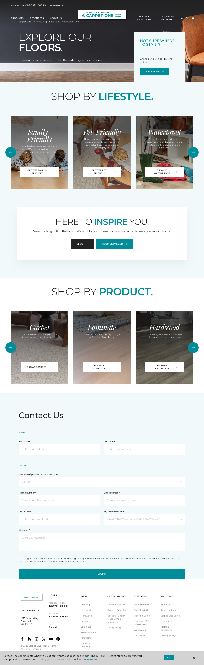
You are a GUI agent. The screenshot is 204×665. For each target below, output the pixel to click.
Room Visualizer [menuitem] (116, 604)
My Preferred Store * (114, 511)
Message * (24, 530)
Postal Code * (26, 511)
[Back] (10, 152)
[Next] (193, 152)
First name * (25, 441)
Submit (102, 574)
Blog (80, 244)
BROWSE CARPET (36, 367)
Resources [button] (37, 18)
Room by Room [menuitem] (169, 610)
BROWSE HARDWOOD (162, 367)
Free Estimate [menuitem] (88, 632)
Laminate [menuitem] (86, 626)
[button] (182, 18)
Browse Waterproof (162, 172)
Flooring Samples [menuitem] (116, 610)
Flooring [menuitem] (85, 604)
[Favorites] (187, 18)
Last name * (110, 441)
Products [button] (17, 18)
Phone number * (27, 493)
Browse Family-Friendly (37, 172)
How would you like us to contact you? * (39, 474)
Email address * (112, 493)
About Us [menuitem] (166, 604)
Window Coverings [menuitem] (86, 645)
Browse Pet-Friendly (99, 172)
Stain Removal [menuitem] (141, 604)
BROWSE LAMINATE (99, 367)
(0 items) (193, 18)
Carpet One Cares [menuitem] (170, 615)
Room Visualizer (112, 244)
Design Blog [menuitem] (114, 627)
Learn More (152, 71)
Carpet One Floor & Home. (43, 645)
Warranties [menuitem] (140, 630)
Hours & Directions (144, 18)
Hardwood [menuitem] (86, 615)
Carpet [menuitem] (84, 621)
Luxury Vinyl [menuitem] (87, 610)
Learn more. (90, 659)
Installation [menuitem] (140, 635)
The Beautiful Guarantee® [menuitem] (141, 623)
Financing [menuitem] (86, 638)
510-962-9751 (56, 5)
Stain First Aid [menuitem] (141, 610)
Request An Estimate (167, 18)
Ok (168, 657)
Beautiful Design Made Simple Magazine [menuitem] (116, 618)
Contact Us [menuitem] (166, 621)
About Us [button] (56, 18)
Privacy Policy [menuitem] (168, 635)
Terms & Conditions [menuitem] (166, 628)
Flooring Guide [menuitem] (142, 615)
